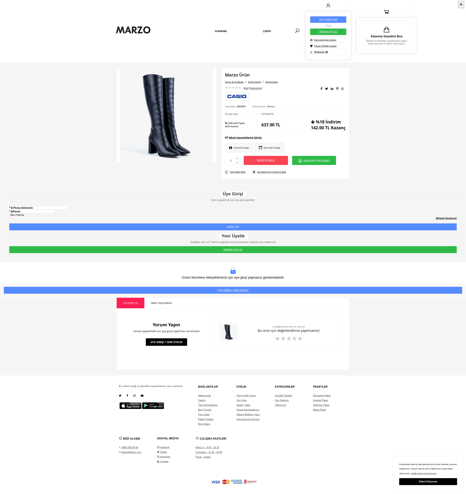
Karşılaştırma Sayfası (248, 419)
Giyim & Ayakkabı (234, 82)
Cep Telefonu (282, 400)
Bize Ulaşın (204, 424)
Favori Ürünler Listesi (325, 46)
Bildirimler (321, 52)
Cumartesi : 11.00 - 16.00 (209, 452)
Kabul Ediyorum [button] (428, 481)
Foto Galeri (204, 414)
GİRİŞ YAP (233, 226)
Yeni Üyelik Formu (246, 395)
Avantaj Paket (320, 400)
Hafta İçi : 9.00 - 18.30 (207, 447)
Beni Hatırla (17, 214)
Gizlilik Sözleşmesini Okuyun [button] (424, 473)
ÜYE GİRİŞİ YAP (328, 19)
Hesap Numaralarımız (247, 409)
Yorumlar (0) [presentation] (130, 303)
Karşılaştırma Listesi (325, 40)
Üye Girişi (241, 400)
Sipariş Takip (243, 405)
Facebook (163, 447)
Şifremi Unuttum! (446, 218)
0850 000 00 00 (129, 447)
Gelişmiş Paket (321, 405)
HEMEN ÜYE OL (328, 31)
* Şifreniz (14, 211)
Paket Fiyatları (206, 419)
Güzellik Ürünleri (283, 395)
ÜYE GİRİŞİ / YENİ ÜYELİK (233, 290)
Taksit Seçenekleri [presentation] (161, 303)
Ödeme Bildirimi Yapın (248, 414)
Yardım (202, 400)
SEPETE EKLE (266, 160)
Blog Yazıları (205, 409)
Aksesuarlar (271, 82)
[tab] (130, 303)
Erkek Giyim (254, 82)
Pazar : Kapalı (203, 457)
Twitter (163, 452)
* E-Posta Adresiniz (21, 207)
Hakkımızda (204, 395)
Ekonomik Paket (322, 395)
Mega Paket (319, 409)
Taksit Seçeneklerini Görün (245, 137)
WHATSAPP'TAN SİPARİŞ (316, 160)
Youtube (163, 461)
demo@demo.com (131, 452)
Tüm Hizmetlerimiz (208, 405)
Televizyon (280, 405)
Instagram (164, 456)
